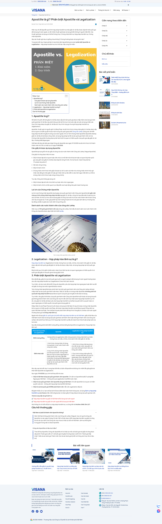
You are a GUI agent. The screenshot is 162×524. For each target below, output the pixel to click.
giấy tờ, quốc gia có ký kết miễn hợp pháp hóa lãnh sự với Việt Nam (63, 315)
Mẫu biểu (105, 64)
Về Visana (125, 10)
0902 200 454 (42, 1)
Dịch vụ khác (90, 10)
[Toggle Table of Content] (65, 95)
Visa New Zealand (70, 502)
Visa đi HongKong (70, 499)
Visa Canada (84, 493)
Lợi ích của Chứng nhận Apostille (45, 103)
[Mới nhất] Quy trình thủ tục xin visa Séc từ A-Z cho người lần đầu (120, 79)
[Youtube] (41, 511)
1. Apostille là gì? (38, 98)
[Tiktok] (37, 511)
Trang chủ (34, 15)
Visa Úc (67, 507)
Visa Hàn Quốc (85, 496)
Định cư (104, 59)
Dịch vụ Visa (78, 10)
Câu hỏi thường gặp (39, 111)
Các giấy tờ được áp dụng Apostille (46, 101)
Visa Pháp (68, 504)
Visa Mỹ (83, 499)
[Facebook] (33, 511)
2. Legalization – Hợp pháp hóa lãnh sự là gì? (46, 107)
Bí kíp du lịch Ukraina (117, 103)
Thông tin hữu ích (103, 10)
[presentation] (31, 457)
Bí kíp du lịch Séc (116, 113)
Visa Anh (67, 493)
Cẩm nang (116, 10)
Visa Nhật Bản (85, 502)
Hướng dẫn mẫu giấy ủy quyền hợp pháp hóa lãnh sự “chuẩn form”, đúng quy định (43, 468)
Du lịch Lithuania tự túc (118, 123)
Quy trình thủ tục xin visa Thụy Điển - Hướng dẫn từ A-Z (120, 92)
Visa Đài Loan (68, 496)
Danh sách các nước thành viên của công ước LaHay (51, 105)
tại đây (61, 211)
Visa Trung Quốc (85, 504)
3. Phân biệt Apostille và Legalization (44, 109)
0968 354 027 (57, 1)
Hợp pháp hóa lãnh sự (38, 263)
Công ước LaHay (77, 131)
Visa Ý (82, 507)
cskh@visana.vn (106, 498)
